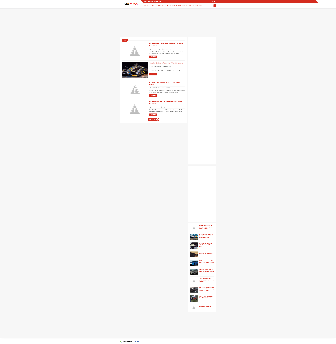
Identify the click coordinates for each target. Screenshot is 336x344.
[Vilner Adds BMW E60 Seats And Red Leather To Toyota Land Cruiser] (135, 51)
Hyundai (178, 5)
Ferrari (183, 5)
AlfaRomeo (195, 5)
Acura (200, 5)
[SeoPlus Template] (121, 342)
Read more (153, 56)
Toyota (169, 5)
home (145, 1)
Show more (152, 119)
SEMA (159, 66)
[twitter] (215, 1)
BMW (148, 5)
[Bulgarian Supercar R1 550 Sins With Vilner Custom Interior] (135, 89)
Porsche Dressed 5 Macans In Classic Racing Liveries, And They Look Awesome (206, 236)
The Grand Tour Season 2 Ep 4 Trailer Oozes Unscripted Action (206, 245)
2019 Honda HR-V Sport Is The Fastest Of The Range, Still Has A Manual (206, 271)
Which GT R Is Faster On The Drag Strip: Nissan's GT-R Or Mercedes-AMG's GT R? (205, 227)
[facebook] (212, 1)
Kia (145, 5)
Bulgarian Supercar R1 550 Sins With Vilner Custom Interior (164, 83)
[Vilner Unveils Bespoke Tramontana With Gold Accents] (135, 70)
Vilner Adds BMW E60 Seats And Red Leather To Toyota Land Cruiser (166, 45)
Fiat (187, 5)
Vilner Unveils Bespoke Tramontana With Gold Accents (166, 63)
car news (137, 341)
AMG (159, 107)
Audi (190, 5)
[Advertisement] (168, 24)
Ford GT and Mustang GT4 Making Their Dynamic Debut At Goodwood (206, 280)
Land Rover (158, 5)
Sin (159, 87)
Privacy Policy (157, 1)
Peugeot (164, 5)
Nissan (173, 5)
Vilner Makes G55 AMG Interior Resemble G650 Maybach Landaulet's (166, 103)
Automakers (150, 1)
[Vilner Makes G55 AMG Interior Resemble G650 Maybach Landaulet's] (135, 109)
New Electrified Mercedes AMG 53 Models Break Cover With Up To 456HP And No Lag (206, 289)
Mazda (152, 5)
